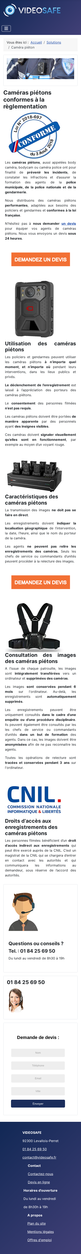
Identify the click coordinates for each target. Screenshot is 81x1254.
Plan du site (36, 1223)
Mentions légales (40, 1232)
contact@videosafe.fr (39, 1157)
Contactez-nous (40, 1174)
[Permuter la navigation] (6, 28)
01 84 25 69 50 (34, 1149)
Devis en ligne (39, 1182)
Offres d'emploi (39, 1240)
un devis (68, 223)
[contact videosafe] (23, 911)
